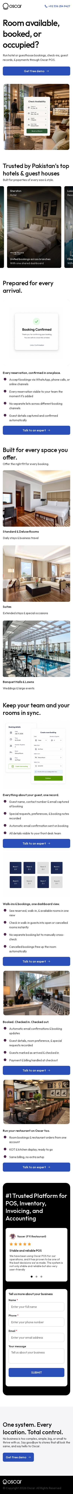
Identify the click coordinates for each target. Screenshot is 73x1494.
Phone (14, 1315)
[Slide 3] (41, 1277)
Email (13, 1331)
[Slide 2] (36, 1277)
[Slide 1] (32, 1277)
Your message (17, 1346)
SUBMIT (36, 1372)
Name (13, 1300)
